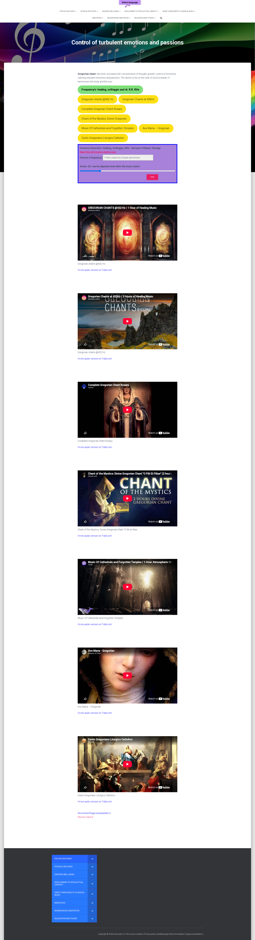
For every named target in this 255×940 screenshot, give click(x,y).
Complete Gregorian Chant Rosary (102, 109)
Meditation (97, 18)
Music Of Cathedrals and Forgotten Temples (108, 128)
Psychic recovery (67, 11)
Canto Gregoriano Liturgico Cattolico (103, 137)
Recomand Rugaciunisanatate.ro (94, 813)
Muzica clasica (85, 817)
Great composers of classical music (178, 11)
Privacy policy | (150, 934)
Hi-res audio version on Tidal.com (95, 270)
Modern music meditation (118, 18)
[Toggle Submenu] (92, 859)
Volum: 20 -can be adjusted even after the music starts (110, 166)
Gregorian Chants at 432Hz (138, 99)
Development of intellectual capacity (140, 11)
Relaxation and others (144, 18)
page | (166, 934)
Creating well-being (110, 11)
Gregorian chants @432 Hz (97, 99)
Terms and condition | (135, 934)
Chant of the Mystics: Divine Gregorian (104, 118)
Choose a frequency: (91, 157)
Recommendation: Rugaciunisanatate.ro (186, 934)
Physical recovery (88, 11)
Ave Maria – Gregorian (156, 128)
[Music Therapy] (127, 4)
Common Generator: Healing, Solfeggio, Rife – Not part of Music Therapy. (120, 150)
